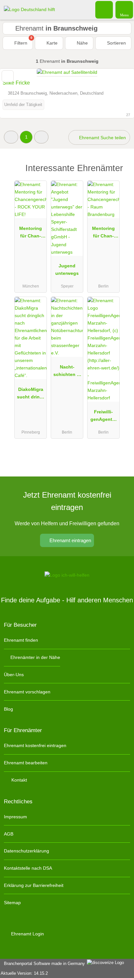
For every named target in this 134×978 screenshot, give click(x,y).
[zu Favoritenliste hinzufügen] (8, 76)
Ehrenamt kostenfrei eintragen (35, 745)
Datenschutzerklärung (26, 850)
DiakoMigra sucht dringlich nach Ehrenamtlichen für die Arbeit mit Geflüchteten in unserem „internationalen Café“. (30, 394)
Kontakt (18, 780)
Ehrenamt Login (27, 933)
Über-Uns (14, 674)
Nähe (81, 43)
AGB (8, 834)
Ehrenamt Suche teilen (102, 137)
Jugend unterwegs (67, 269)
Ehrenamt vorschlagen (27, 691)
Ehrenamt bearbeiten (25, 762)
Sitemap (12, 902)
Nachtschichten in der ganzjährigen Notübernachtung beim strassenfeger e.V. (67, 372)
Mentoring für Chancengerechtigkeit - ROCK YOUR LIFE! (31, 233)
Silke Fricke (16, 83)
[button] (11, 137)
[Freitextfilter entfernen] (104, 9)
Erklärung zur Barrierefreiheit (33, 885)
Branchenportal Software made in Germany (43, 963)
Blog (8, 709)
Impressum (15, 816)
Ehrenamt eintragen (69, 540)
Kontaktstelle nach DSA (28, 868)
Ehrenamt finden (21, 640)
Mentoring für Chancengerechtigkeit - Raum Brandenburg (103, 233)
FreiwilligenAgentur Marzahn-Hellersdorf (103, 417)
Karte (51, 43)
